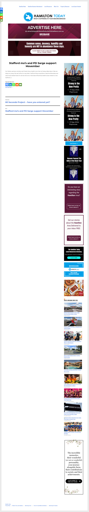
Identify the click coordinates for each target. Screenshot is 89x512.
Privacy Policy (7, 505)
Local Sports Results (76, 6)
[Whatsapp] (13, 84)
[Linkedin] (10, 84)
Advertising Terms (28, 505)
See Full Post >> (8, 87)
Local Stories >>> (74, 143)
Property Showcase (65, 6)
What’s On (56, 6)
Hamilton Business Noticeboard (35, 6)
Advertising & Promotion (53, 505)
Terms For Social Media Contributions (40, 505)
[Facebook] (7, 84)
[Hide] (0, 22)
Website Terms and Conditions (17, 505)
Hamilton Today (8, 504)
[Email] (20, 84)
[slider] (75, 179)
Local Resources (48, 6)
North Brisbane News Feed (71, 300)
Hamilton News (22, 6)
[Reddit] (17, 84)
